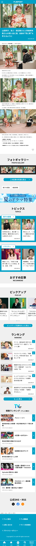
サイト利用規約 (26, 525)
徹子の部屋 (10, 43)
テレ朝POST (18, 2)
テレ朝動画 (24, 519)
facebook (18, 504)
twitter (13, 504)
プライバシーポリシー (11, 530)
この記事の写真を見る (18, 179)
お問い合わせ (8, 525)
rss (22, 504)
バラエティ (7, 246)
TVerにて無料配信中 (15, 143)
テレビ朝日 (7, 519)
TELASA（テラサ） (15, 145)
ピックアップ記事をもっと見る (18, 325)
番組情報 (15, 187)
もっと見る (18, 399)
